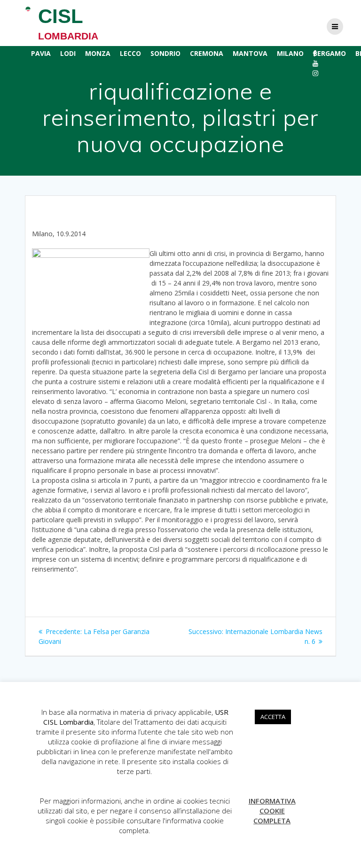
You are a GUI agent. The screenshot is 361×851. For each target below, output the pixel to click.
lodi (68, 53)
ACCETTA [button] (272, 716)
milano (290, 53)
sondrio (165, 53)
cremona (206, 53)
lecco (130, 53)
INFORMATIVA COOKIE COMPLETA (272, 810)
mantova (250, 53)
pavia (41, 53)
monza (97, 53)
